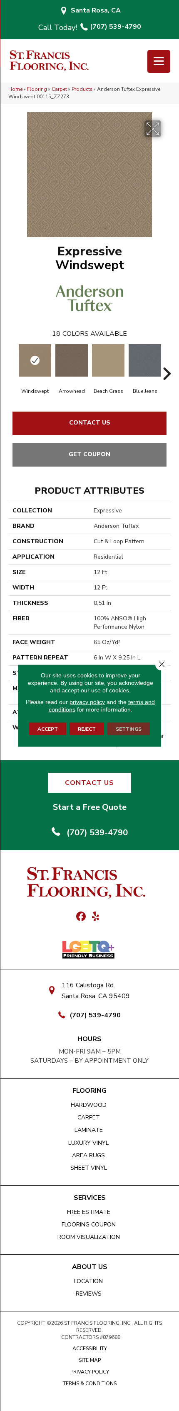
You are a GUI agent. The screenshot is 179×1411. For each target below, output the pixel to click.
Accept (47, 728)
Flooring (37, 89)
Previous (12, 361)
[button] (89, 783)
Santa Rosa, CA (96, 10)
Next (166, 361)
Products (82, 89)
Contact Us (89, 423)
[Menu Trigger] (158, 61)
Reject (87, 728)
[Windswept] (35, 360)
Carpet (59, 89)
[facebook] (81, 917)
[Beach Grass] (108, 360)
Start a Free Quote (90, 807)
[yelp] (96, 917)
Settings (129, 728)
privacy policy (87, 701)
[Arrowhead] (71, 360)
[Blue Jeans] (145, 360)
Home (15, 89)
